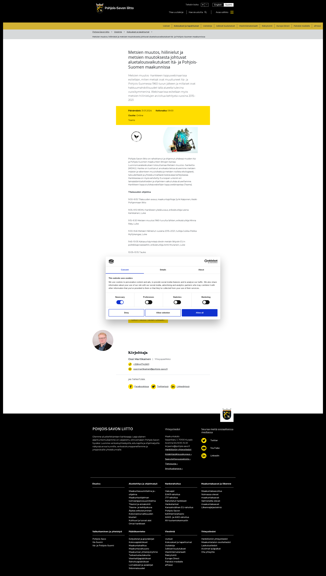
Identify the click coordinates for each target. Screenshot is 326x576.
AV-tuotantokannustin (176, 520)
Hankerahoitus (173, 484)
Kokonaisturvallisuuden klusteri (141, 515)
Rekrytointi (267, 26)
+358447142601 (141, 364)
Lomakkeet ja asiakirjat (141, 565)
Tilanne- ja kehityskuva (140, 507)
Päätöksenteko (137, 531)
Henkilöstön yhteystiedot (178, 449)
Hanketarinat (172, 504)
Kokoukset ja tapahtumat (186, 26)
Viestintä (118, 32)
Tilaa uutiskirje (176, 12)
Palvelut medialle (302, 26)
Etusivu (96, 484)
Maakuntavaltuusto (139, 549)
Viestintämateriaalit (248, 26)
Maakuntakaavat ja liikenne (216, 484)
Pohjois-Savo (99, 539)
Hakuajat (169, 491)
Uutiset (166, 26)
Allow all (199, 313)
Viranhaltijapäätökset (140, 558)
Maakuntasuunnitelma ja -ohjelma (142, 493)
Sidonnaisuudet (137, 568)
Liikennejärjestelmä (211, 507)
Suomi (228, 5)
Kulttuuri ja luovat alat (140, 520)
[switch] (148, 302)
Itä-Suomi (97, 542)
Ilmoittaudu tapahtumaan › (148, 320)
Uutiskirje (207, 26)
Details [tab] (163, 270)
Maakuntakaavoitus (211, 491)
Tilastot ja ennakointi (140, 504)
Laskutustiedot (209, 545)
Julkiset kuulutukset (225, 26)
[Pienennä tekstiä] (206, 4)
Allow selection (163, 313)
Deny (126, 313)
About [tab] (201, 270)
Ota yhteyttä (208, 552)
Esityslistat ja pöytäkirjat (141, 539)
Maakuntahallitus (138, 545)
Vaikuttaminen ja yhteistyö (107, 531)
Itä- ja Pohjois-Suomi (103, 545)
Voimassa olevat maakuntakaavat (210, 496)
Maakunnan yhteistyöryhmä (143, 552)
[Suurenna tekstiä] (203, 4)
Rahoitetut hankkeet (176, 501)
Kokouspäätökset (138, 542)
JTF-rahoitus (171, 497)
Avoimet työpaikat (211, 549)
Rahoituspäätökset (139, 561)
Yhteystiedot (208, 531)
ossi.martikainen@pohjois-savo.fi (150, 369)
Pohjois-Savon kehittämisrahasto (174, 512)
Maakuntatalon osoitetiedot (216, 542)
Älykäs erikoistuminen (140, 511)
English (218, 5)
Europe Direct (283, 26)
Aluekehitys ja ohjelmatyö (143, 484)
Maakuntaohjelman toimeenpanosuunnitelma (142, 499)
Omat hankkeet (137, 523)
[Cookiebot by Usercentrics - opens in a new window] (206, 261)
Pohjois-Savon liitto (100, 32)
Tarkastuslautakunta (139, 555)
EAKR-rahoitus (172, 494)
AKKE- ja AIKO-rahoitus (177, 517)
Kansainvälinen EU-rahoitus (179, 507)
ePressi (317, 26)
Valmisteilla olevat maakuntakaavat (210, 502)
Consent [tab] (125, 270)
